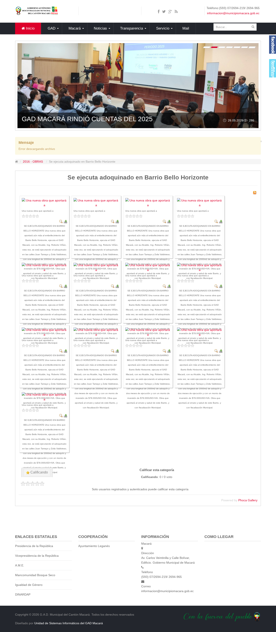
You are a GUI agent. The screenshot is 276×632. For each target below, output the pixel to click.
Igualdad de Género (28, 584)
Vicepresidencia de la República (37, 555)
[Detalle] (61, 221)
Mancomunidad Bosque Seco (35, 575)
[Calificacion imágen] (44, 216)
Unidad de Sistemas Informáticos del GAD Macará (68, 623)
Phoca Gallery (247, 500)
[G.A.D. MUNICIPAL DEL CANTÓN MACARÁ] (36, 10)
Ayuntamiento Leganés (94, 546)
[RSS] (254, 192)
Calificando (39, 472)
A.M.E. (19, 565)
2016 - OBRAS (33, 161)
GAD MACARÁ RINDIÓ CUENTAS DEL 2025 (87, 119)
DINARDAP (22, 594)
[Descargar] (65, 221)
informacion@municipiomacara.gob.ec (233, 13)
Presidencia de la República (34, 546)
